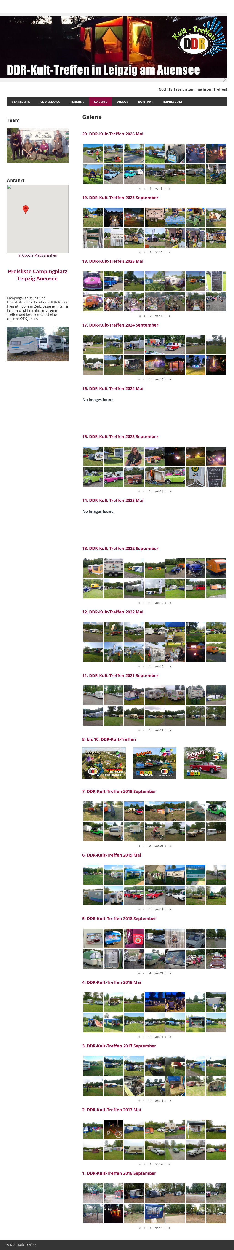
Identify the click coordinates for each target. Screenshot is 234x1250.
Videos (122, 101)
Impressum (172, 101)
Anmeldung (50, 101)
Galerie (100, 101)
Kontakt (145, 101)
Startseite (21, 101)
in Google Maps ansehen (37, 255)
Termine (77, 101)
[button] (25, 209)
